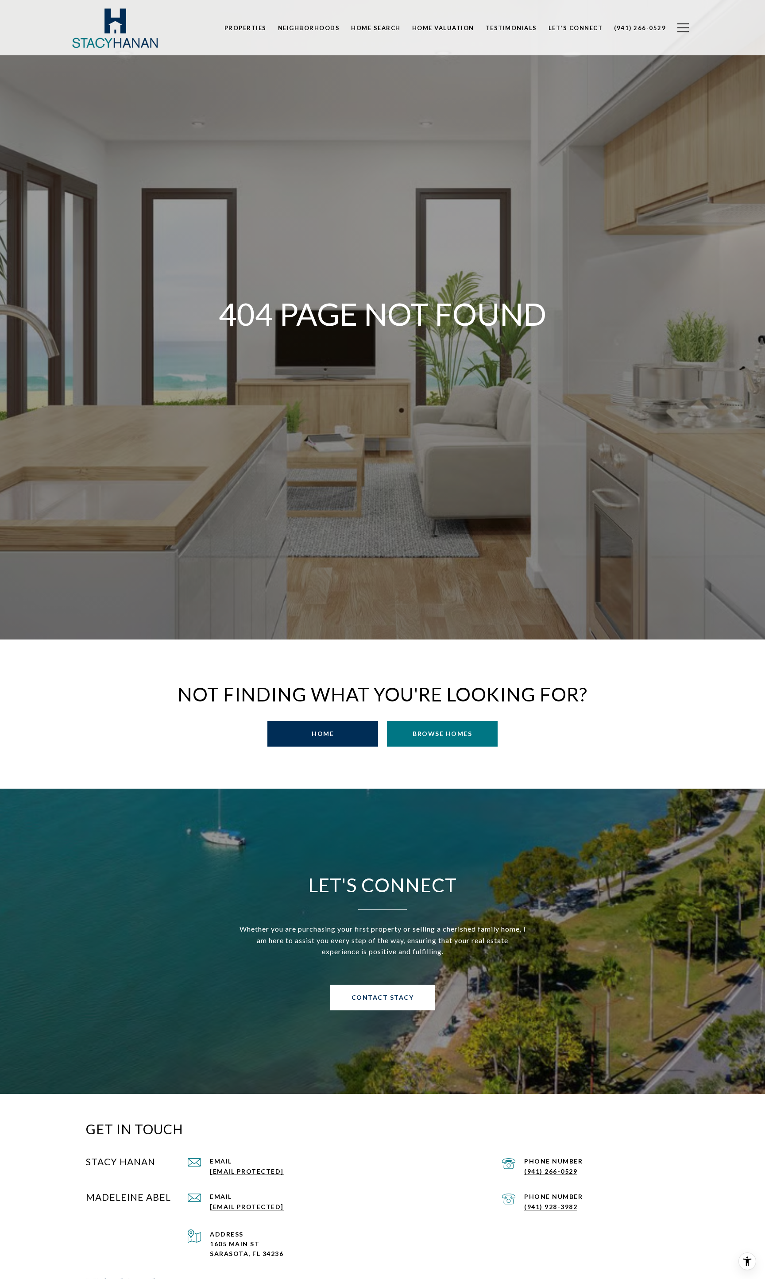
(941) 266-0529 (550, 1171)
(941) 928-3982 (550, 1206)
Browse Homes (442, 733)
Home (323, 733)
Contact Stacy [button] (383, 997)
